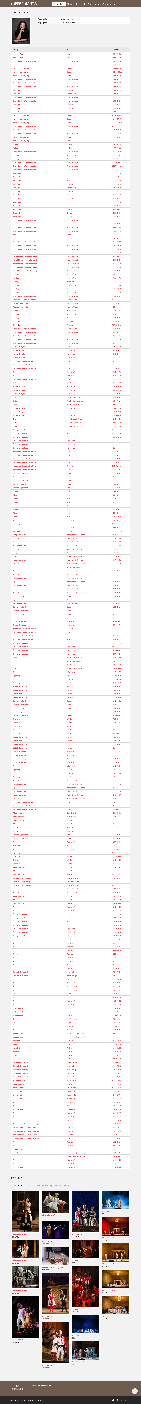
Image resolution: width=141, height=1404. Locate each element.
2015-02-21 (116, 654)
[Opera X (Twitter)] (121, 1400)
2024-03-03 (117, 1051)
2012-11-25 (116, 365)
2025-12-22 (117, 1145)
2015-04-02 (117, 672)
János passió (71, 672)
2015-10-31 (116, 726)
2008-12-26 (117, 227)
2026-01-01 (117, 1149)
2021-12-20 (116, 957)
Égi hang (16, 538)
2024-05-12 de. (117, 1070)
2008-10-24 (117, 202)
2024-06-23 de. (116, 1088)
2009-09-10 (117, 242)
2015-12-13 (116, 748)
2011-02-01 (116, 321)
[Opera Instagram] (113, 1400)
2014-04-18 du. (117, 524)
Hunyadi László (72, 347)
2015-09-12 (116, 712)
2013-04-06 (117, 379)
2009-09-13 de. (117, 245)
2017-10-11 (116, 867)
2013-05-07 (117, 383)
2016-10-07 (117, 817)
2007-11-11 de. (116, 166)
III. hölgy (16, 155)
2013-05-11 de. (116, 390)
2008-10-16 (117, 198)
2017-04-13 (117, 842)
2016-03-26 (117, 773)
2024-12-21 (116, 1102)
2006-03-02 (117, 68)
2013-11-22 (116, 462)
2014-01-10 (116, 495)
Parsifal (69, 524)
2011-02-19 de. (116, 325)
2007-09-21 (117, 151)
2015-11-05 (116, 730)
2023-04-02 (117, 1001)
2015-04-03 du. (117, 676)
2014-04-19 (117, 527)
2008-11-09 (117, 216)
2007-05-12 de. (117, 130)
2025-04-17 (117, 1117)
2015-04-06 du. (117, 683)
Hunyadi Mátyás (19, 347)
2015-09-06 (117, 704)
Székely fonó (71, 813)
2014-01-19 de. (117, 517)
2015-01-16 (116, 632)
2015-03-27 (117, 665)
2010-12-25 (116, 314)
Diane (15, 419)
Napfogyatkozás (73, 256)
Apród (15, 235)
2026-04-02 (117, 1164)
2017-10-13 (116, 871)
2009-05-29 (117, 235)
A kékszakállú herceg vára (76, 1156)
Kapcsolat (40, 1385)
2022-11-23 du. (117, 997)
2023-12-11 (116, 1026)
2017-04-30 (117, 860)
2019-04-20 (117, 907)
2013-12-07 (116, 470)
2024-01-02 (117, 1037)
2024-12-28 (117, 1106)
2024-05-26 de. (116, 1080)
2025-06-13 (117, 1131)
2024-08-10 (117, 1091)
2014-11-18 (116, 596)
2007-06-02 (117, 144)
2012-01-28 (116, 329)
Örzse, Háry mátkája (20, 430)
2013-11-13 (116, 451)
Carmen (69, 68)
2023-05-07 (117, 1012)
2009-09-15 (117, 249)
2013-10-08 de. (117, 430)
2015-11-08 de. (116, 733)
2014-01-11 (116, 498)
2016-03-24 (117, 766)
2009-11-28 (116, 256)
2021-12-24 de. (117, 965)
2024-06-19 (117, 1084)
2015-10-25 (116, 719)
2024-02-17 (117, 1041)
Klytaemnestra (18, 1008)
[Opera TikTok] (129, 1400)
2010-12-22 (116, 310)
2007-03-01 (117, 119)
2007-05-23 (117, 137)
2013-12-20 (116, 484)
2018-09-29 (117, 903)
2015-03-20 (117, 657)
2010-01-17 (116, 282)
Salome (69, 235)
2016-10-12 (116, 824)
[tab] (22, 1185)
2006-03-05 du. (116, 72)
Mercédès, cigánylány (21, 68)
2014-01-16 (116, 509)
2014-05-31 (117, 549)
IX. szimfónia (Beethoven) (76, 1033)
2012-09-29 (117, 347)
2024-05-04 (117, 1062)
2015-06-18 (116, 694)
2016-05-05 (117, 788)
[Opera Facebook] (117, 1400)
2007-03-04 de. (116, 123)
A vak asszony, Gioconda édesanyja (26, 1124)
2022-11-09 (116, 990)
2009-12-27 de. (117, 274)
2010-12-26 (116, 318)
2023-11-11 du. (116, 1023)
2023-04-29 (117, 1008)
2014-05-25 (117, 535)
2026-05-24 (117, 1167)
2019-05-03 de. (117, 921)
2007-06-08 (117, 148)
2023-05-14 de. (117, 1015)
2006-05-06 (117, 86)
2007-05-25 (117, 141)
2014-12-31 (116, 625)
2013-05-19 (116, 397)
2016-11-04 (116, 831)
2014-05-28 (117, 542)
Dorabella (16, 90)
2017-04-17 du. (117, 853)
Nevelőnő (16, 1041)
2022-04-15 (117, 983)
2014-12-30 (117, 621)
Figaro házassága (73, 61)
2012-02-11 (116, 343)
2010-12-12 (116, 303)
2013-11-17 (116, 455)
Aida (68, 491)
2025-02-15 (117, 1109)
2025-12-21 (116, 1142)
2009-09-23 (117, 253)
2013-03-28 (117, 372)
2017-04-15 (117, 849)
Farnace (70, 686)
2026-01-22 (117, 1156)
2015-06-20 (117, 697)
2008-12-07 (117, 220)
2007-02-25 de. (116, 115)
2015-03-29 (117, 668)
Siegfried (70, 994)
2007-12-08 (117, 173)
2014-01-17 (116, 513)
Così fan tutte (71, 90)
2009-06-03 (117, 238)
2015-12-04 (117, 737)
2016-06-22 (117, 802)
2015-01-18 (116, 636)
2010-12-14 (116, 307)
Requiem (70, 827)
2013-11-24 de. (116, 466)
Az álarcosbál (71, 1091)
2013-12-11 (116, 473)
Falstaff (70, 54)
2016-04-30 (117, 780)
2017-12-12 (116, 882)
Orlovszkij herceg (19, 621)
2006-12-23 (117, 112)
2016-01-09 (117, 759)
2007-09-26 (117, 155)
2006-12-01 (117, 104)
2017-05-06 (117, 864)
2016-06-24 (117, 806)
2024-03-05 (117, 1055)
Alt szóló (16, 827)
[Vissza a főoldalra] (16, 1387)
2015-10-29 (116, 723)
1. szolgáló (17, 173)
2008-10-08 (117, 195)
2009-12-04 (117, 263)
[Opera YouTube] (125, 1400)
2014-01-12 (116, 502)
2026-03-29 (117, 1160)
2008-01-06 (117, 180)
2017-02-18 (116, 838)
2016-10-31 (116, 827)
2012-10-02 (117, 350)
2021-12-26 (116, 968)
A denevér (70, 621)
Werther (70, 719)
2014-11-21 (116, 607)
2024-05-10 (117, 1066)
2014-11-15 (116, 589)
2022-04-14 (117, 979)
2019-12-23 (116, 943)
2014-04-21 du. (117, 531)
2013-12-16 (116, 477)
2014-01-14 (116, 506)
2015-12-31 (116, 751)
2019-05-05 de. (117, 925)
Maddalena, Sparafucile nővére (24, 361)
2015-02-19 (116, 650)
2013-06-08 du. (117, 415)
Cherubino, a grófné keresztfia (24, 61)
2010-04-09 (117, 292)
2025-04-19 (117, 1120)
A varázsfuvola (72, 155)
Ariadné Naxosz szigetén (75, 383)
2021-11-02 (116, 954)
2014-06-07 (117, 567)
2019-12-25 (116, 947)
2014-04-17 (117, 520)
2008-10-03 (117, 191)
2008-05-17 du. (117, 188)
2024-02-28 (117, 1048)
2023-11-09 (116, 1019)
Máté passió (71, 372)
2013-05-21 (116, 401)
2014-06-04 (117, 560)
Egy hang (16, 524)
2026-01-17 (116, 1153)
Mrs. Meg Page (18, 54)
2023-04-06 (117, 1004)
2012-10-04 (117, 354)
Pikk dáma (70, 144)
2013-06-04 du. (117, 408)
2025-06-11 (116, 1127)
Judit (15, 1156)
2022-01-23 (117, 976)
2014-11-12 (116, 582)
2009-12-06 (117, 267)
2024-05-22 (117, 1077)
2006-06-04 (117, 90)
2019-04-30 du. (117, 918)
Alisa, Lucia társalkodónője (23, 571)
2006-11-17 (116, 97)
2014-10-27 (117, 571)
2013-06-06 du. (117, 412)
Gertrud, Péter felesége (22, 878)
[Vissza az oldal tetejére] (135, 1391)
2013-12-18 (116, 480)
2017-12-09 (116, 878)
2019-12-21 (116, 939)
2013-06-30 (117, 426)
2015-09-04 (117, 701)
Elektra (69, 173)
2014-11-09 (116, 574)
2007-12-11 (116, 177)
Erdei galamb (18, 1109)
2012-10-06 (117, 357)
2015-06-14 (117, 690)
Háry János (71, 430)
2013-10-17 (116, 444)
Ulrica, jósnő (17, 1091)
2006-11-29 (116, 101)
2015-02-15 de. (117, 647)
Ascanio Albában (73, 303)
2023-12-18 (116, 1030)
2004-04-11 (117, 57)
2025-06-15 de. (117, 1135)
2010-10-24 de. (117, 300)
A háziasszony (18, 813)
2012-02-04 (117, 336)
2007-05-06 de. (116, 126)
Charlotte (16, 719)
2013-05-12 (116, 394)
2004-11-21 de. (117, 61)
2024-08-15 (117, 1095)
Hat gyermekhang (19, 535)
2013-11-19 (116, 459)
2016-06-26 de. (117, 809)
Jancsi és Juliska (73, 878)
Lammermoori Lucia (74, 571)
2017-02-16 (116, 835)
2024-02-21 (117, 1044)
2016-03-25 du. (117, 770)
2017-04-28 (117, 856)
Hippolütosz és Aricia (74, 419)
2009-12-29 (117, 278)
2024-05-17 (117, 1073)
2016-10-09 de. (117, 820)
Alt (14, 372)
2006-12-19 (116, 108)
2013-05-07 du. (117, 386)
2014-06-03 (117, 556)
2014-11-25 (116, 610)
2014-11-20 (116, 600)
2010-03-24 (117, 285)
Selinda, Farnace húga (21, 686)
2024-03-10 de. (117, 1059)
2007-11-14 (116, 170)
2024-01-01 (117, 1033)
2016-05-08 (117, 795)
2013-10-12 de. (116, 437)
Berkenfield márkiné (20, 972)
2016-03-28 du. (117, 777)
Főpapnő (16, 491)
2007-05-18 (117, 133)
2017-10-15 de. (116, 874)
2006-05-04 (117, 83)
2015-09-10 (117, 708)
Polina (15, 144)
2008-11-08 (117, 213)
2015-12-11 (116, 744)
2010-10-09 (117, 296)
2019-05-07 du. (117, 929)
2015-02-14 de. (117, 643)
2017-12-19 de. (116, 885)
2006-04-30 (117, 79)
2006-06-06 (117, 94)
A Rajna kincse (72, 986)
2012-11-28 (116, 368)
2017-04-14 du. (117, 845)
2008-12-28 (117, 231)
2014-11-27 (116, 614)
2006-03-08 (117, 76)
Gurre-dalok (71, 1109)
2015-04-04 (117, 679)
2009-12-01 (117, 260)
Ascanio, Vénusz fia (20, 303)
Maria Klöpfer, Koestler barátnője (25, 256)
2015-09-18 (116, 715)
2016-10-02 (117, 813)
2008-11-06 (117, 209)
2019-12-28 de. (117, 950)
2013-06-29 (117, 423)
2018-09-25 (117, 896)
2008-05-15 (117, 184)
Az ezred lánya (72, 972)
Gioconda (70, 1124)
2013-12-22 (116, 488)
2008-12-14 (117, 224)
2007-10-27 (117, 162)
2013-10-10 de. (117, 433)
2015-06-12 (116, 686)
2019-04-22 (117, 910)
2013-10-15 (116, 441)
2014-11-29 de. (116, 618)
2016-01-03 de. (117, 755)
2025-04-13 (117, 1113)
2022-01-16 (116, 972)
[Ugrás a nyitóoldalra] (24, 4)
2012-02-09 (117, 339)
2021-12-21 (116, 961)
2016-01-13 (116, 762)
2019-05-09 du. (117, 936)
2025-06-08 (117, 1124)
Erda (14, 986)
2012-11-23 (116, 361)
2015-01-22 (116, 639)
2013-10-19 (116, 448)
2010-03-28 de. (117, 289)
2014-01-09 (117, 491)
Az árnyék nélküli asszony (76, 535)
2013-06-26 (117, 419)
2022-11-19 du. (116, 994)
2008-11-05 (117, 206)
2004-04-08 (117, 54)
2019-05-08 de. (117, 932)
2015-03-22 (117, 661)
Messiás (70, 939)
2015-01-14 (116, 629)
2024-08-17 (117, 1098)
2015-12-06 (116, 741)
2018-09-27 (117, 900)
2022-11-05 (116, 986)
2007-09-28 (117, 159)
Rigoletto (70, 361)
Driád (15, 383)
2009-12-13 (116, 271)
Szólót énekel (18, 1033)
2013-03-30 (117, 376)
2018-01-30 (117, 889)
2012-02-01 (117, 332)
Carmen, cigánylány (20, 473)
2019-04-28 (117, 914)
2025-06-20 (117, 1138)
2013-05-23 (117, 404)
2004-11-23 (117, 65)
